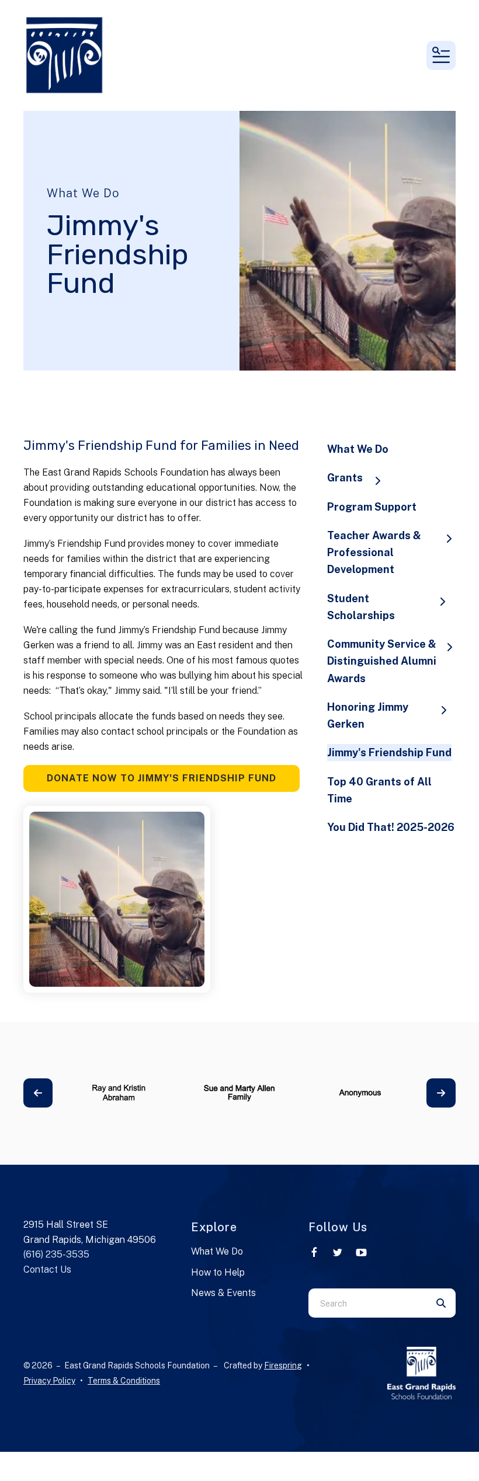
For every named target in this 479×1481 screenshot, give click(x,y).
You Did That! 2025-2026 (390, 827)
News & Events (223, 1292)
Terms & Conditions (124, 1380)
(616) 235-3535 (56, 1254)
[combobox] (367, 1303)
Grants (345, 477)
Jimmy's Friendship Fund (389, 752)
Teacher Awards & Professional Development (374, 552)
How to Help (218, 1272)
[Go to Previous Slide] (38, 1093)
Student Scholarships (361, 606)
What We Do (357, 449)
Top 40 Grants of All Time (379, 790)
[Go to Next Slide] (441, 1093)
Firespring (283, 1365)
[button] (441, 55)
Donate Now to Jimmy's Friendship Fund (161, 778)
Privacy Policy (49, 1380)
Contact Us (47, 1269)
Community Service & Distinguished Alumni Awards (381, 661)
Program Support (371, 507)
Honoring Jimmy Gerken (367, 715)
